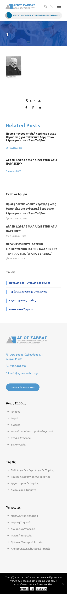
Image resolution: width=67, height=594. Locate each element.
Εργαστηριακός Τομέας (22, 300)
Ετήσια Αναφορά (21, 437)
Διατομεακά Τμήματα (21, 309)
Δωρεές (15, 424)
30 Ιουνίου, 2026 (14, 148)
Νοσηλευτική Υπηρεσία (24, 515)
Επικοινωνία (18, 444)
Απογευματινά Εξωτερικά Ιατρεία (30, 548)
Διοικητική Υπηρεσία (23, 528)
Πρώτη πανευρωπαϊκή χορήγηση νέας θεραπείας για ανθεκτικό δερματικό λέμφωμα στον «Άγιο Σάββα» (31, 137)
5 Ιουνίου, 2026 (13, 171)
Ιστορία (15, 411)
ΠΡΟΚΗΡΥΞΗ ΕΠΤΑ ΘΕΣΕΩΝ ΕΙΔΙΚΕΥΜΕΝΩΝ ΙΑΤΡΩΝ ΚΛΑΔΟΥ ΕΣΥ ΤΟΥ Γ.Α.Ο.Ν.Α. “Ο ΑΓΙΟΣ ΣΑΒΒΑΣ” (31, 249)
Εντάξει (24, 589)
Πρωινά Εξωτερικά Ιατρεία (27, 542)
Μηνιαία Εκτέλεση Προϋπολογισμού (32, 431)
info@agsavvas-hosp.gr (24, 373)
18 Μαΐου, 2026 (17, 259)
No (32, 589)
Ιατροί (14, 418)
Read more (41, 589)
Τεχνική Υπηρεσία (21, 535)
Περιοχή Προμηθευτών (23, 387)
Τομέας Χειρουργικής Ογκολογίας (28, 291)
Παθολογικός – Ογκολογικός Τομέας (29, 282)
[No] (62, 583)
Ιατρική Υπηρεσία (21, 522)
